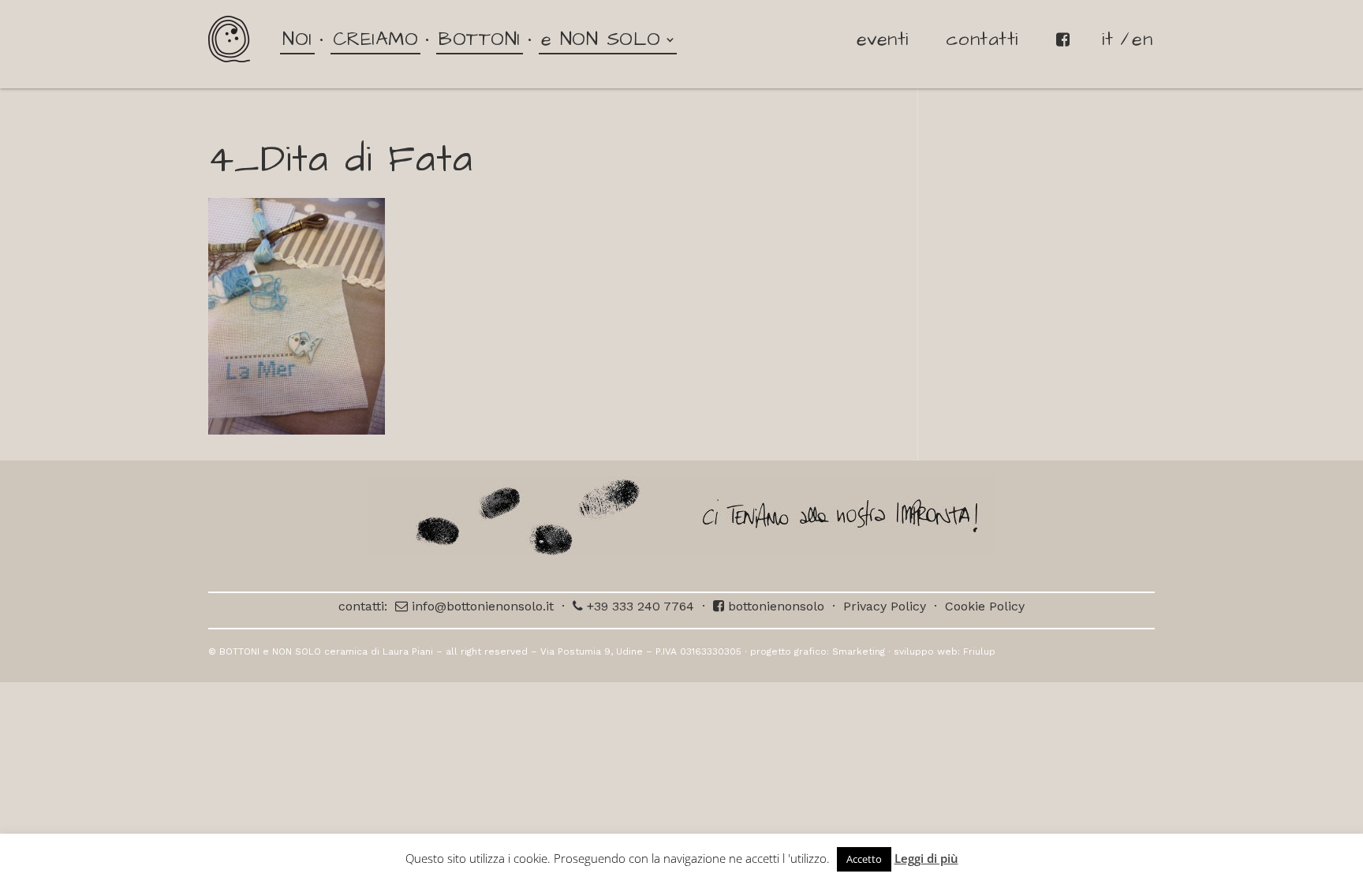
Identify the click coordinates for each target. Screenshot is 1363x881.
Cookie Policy (985, 606)
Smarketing (858, 651)
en (1142, 39)
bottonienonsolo (774, 606)
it (1107, 39)
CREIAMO (376, 39)
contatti (982, 39)
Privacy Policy (884, 606)
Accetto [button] (864, 859)
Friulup (979, 651)
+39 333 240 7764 (638, 606)
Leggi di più (926, 858)
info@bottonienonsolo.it (481, 606)
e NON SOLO (601, 39)
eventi (883, 39)
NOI (297, 39)
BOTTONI (480, 39)
